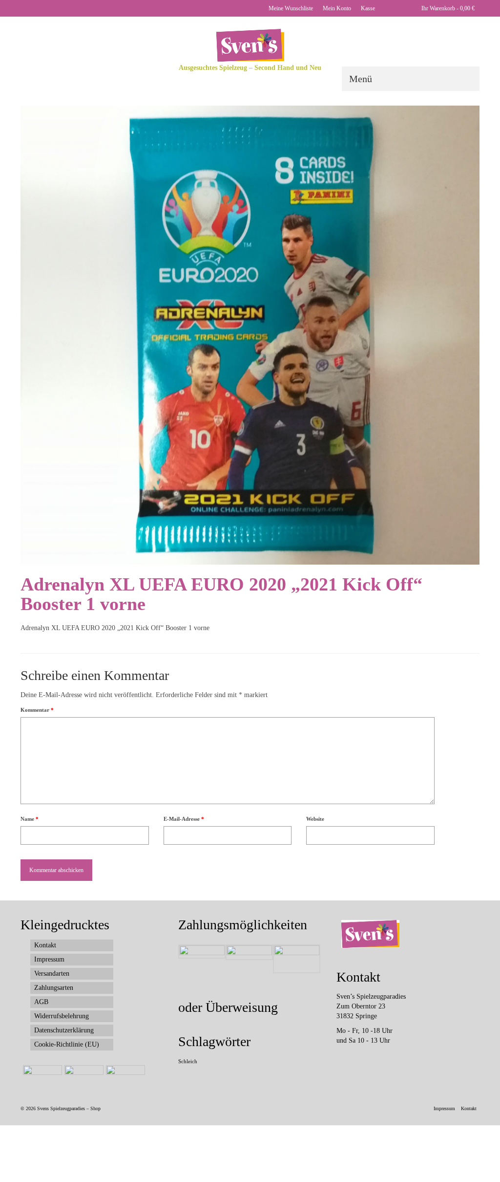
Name (30, 819)
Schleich (187, 1061)
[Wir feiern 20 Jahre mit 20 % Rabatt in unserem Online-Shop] (83, 1077)
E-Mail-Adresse (184, 819)
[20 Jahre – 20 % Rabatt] (41, 1077)
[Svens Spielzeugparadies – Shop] (250, 45)
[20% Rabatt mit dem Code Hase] (124, 1077)
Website (315, 819)
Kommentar (37, 710)
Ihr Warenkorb (447, 8)
